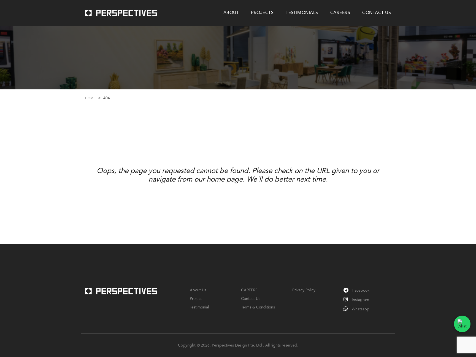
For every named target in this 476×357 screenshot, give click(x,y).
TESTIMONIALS (302, 13)
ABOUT (231, 13)
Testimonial (199, 307)
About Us (198, 290)
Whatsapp (360, 309)
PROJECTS (262, 13)
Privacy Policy (303, 290)
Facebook (360, 290)
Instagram (360, 300)
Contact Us (250, 299)
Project (196, 299)
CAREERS (340, 13)
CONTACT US (376, 13)
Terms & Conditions (258, 307)
